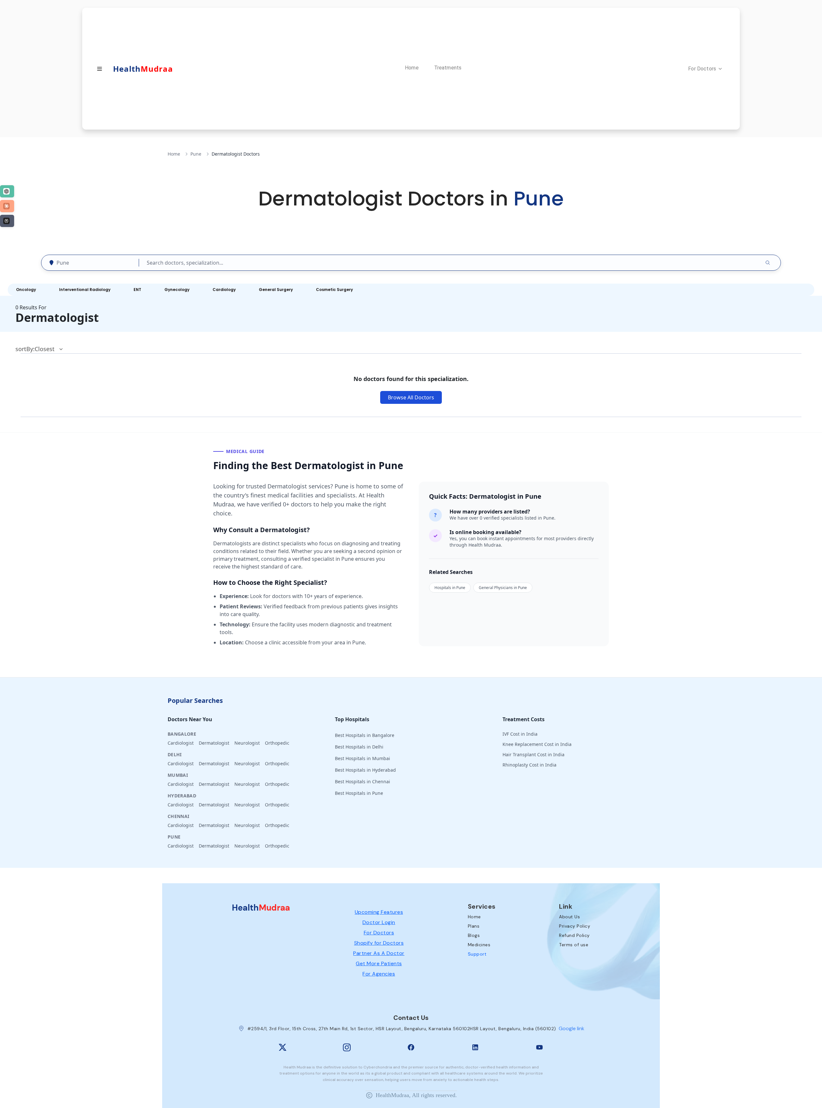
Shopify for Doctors (379, 943)
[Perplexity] (7, 221)
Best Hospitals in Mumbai (362, 758)
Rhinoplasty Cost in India (529, 765)
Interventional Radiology (84, 289)
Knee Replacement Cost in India (537, 744)
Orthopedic (277, 743)
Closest (45, 349)
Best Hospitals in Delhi (359, 747)
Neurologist (247, 743)
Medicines (479, 945)
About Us (569, 917)
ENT (137, 289)
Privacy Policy (574, 926)
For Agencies (379, 973)
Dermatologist (214, 743)
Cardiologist (181, 743)
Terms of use (573, 945)
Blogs (474, 935)
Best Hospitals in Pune (359, 793)
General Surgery (276, 289)
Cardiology (224, 289)
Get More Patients (379, 963)
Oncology (26, 289)
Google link (571, 1028)
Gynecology (176, 289)
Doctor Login (379, 922)
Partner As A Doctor (379, 953)
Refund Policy (574, 935)
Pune (195, 154)
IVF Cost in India (520, 734)
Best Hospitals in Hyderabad (365, 770)
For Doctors (379, 932)
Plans (474, 926)
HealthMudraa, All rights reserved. (416, 1095)
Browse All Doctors (411, 397)
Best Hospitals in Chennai (362, 781)
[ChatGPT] (7, 191)
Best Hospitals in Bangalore (364, 735)
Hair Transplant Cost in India (533, 754)
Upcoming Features (379, 912)
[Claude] (7, 206)
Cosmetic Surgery (334, 289)
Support (477, 954)
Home (174, 154)
